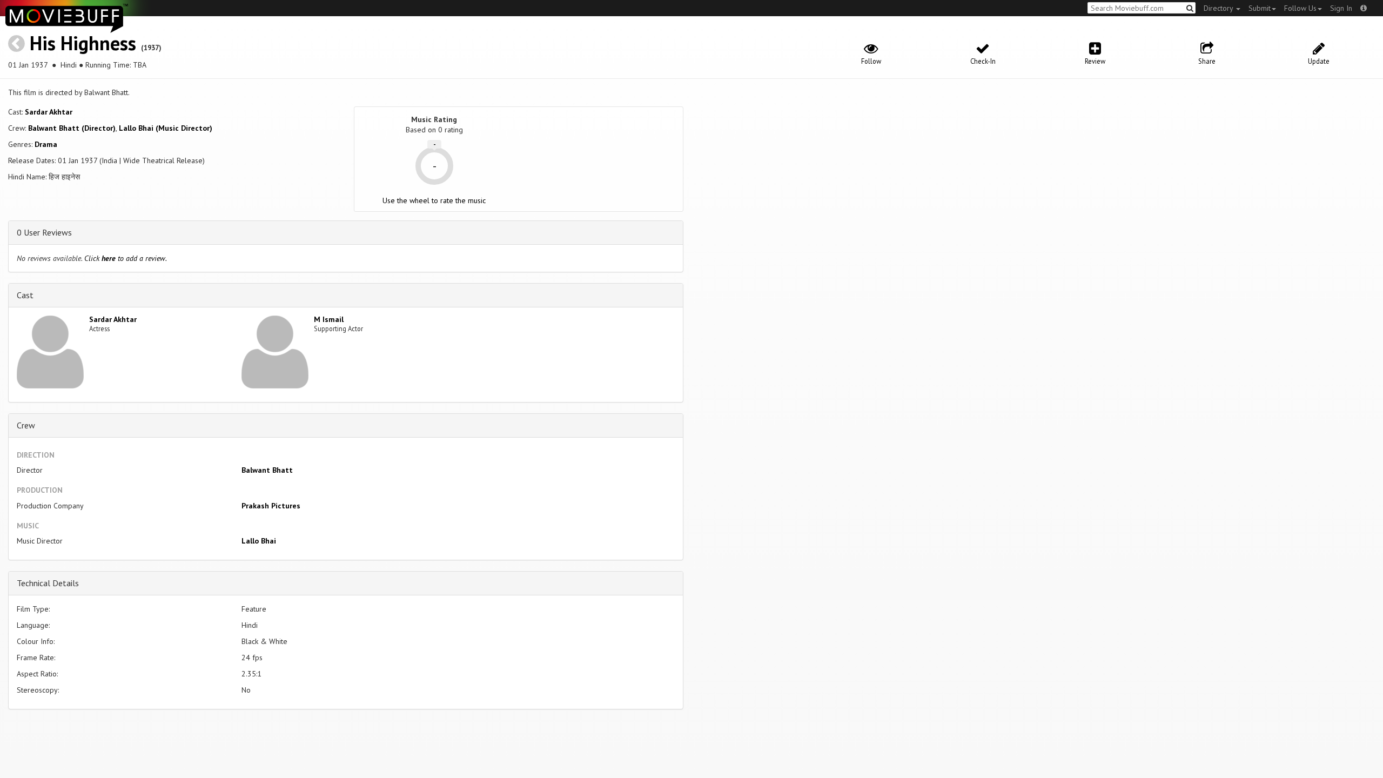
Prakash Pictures (270, 506)
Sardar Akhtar (48, 112)
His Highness (83, 43)
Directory (1219, 8)
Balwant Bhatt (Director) (72, 128)
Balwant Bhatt (267, 470)
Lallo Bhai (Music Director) (165, 128)
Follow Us (1300, 8)
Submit (1259, 8)
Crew (26, 425)
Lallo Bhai (258, 541)
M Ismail (329, 319)
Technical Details (48, 583)
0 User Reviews (44, 232)
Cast (25, 295)
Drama (46, 144)
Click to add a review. (125, 258)
